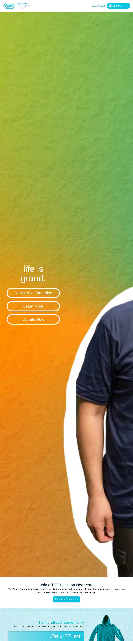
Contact (101, 6)
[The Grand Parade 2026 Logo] (20, 6)
